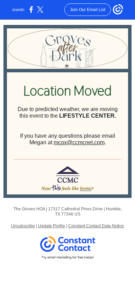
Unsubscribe (23, 225)
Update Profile (51, 225)
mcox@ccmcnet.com (79, 142)
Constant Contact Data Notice (96, 225)
